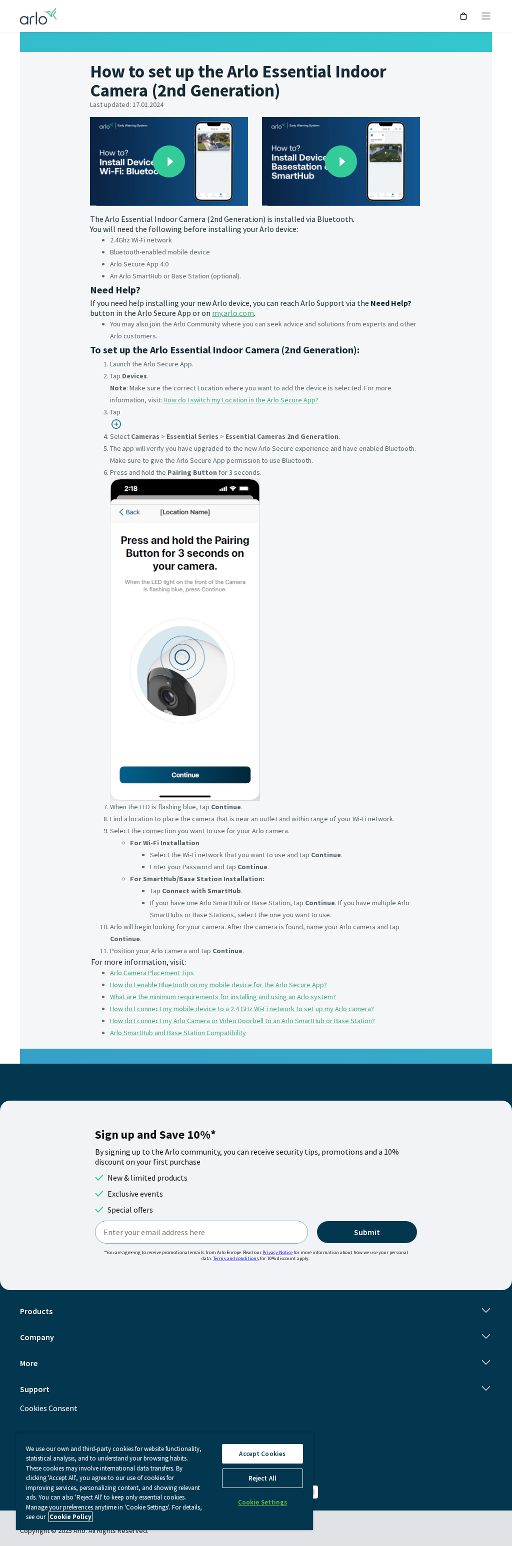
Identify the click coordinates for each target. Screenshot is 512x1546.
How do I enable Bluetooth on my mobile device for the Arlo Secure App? (218, 984)
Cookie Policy (71, 1517)
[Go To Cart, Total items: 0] (464, 16)
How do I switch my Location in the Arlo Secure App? (241, 399)
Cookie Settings (262, 1502)
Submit (367, 1232)
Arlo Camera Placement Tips (152, 972)
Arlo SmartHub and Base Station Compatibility (178, 1032)
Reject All (262, 1478)
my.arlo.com (233, 313)
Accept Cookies (262, 1454)
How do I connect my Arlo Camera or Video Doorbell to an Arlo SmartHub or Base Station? (242, 1020)
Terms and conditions (236, 1258)
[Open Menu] (486, 16)
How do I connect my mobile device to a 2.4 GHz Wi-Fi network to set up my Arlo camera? (242, 1008)
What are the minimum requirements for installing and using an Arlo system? (223, 996)
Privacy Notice (277, 1252)
